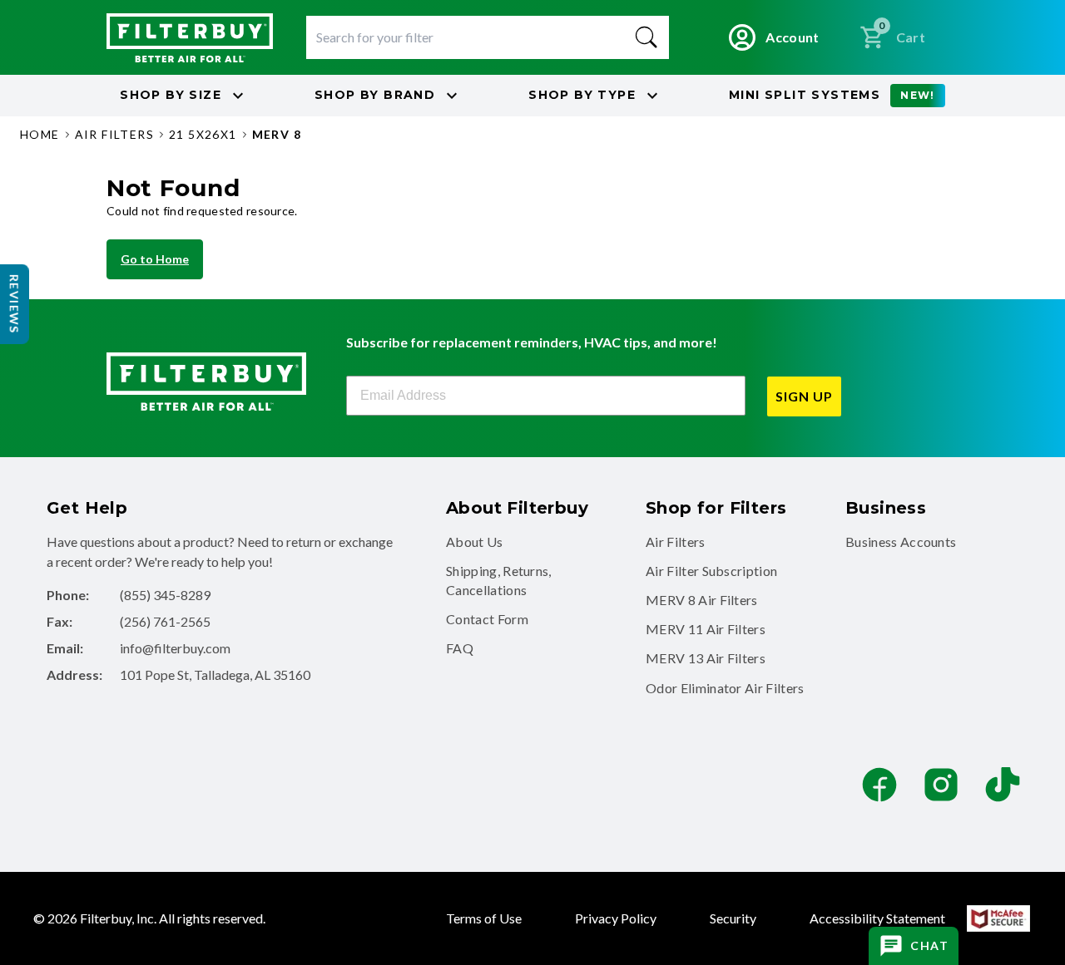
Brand (375, 94)
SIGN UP (804, 396)
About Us (474, 541)
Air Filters (676, 541)
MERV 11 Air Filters (705, 629)
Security (733, 918)
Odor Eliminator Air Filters (725, 688)
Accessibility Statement (877, 918)
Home (40, 134)
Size (170, 94)
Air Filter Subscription (711, 571)
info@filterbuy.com (175, 648)
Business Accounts (900, 541)
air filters (114, 134)
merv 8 (276, 134)
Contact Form (487, 619)
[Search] (646, 37)
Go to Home (155, 259)
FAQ (459, 648)
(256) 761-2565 (165, 621)
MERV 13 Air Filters (705, 658)
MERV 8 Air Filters (702, 600)
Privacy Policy (615, 918)
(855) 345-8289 (165, 595)
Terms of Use (484, 918)
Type (582, 94)
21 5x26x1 (203, 134)
